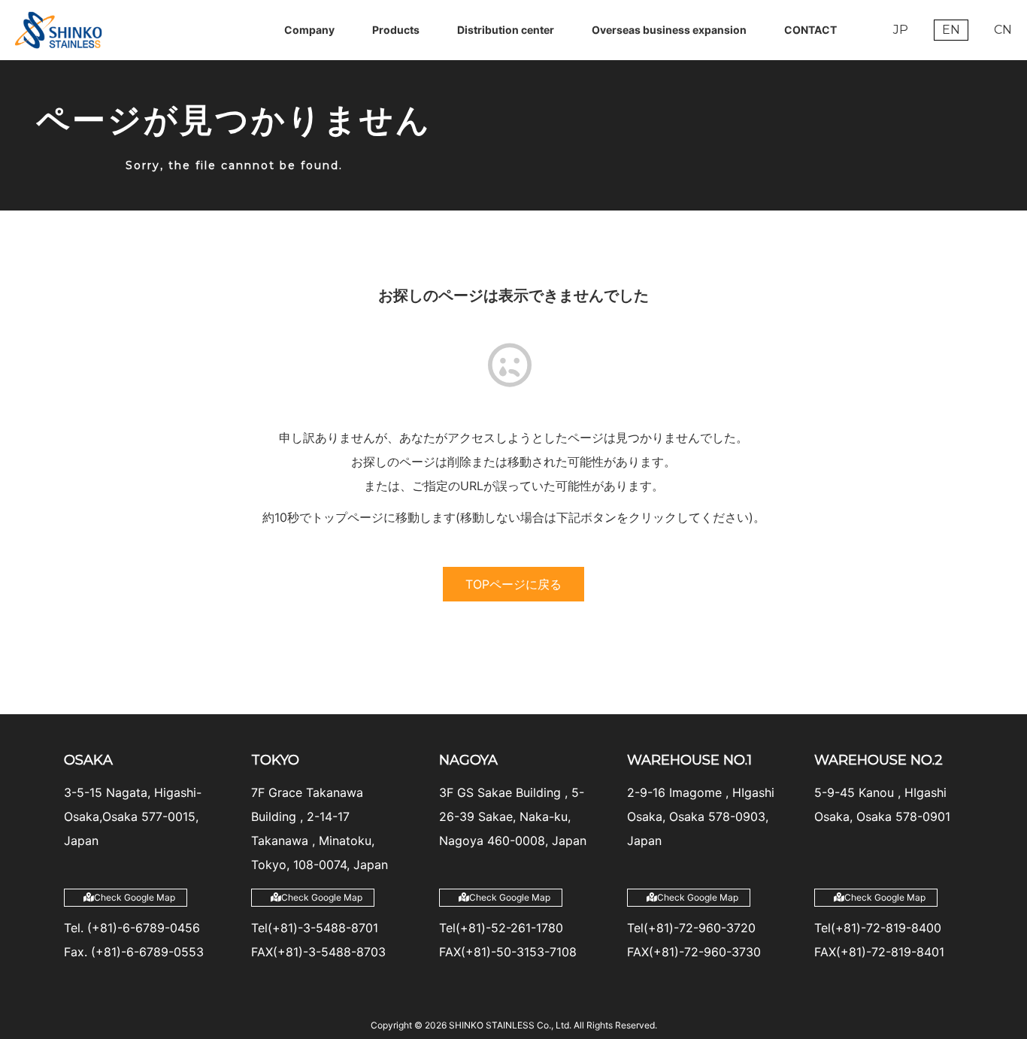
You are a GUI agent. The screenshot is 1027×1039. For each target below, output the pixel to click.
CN (1003, 30)
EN (951, 30)
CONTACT (810, 29)
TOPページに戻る (513, 584)
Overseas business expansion (669, 29)
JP (900, 30)
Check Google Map (134, 897)
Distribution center (505, 29)
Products (396, 29)
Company (309, 29)
